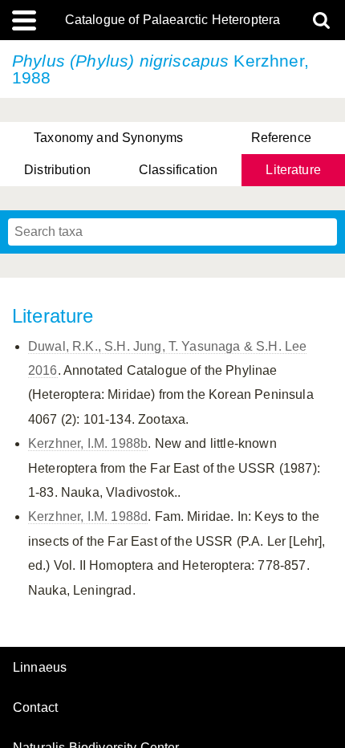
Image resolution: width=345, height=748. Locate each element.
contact (35, 707)
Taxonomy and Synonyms (108, 137)
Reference (281, 137)
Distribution (57, 170)
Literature (293, 170)
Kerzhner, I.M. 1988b (88, 443)
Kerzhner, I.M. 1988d (88, 516)
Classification (178, 170)
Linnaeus (40, 667)
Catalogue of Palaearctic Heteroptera (173, 20)
